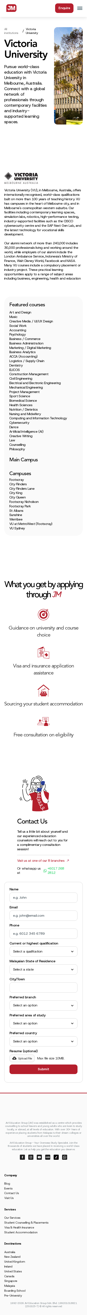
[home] (10, 8)
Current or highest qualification (34, 943)
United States (13, 1271)
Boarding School (14, 1291)
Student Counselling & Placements (26, 1222)
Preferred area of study (27, 1015)
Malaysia (9, 1286)
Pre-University (13, 1295)
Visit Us (9, 1198)
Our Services (12, 1218)
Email (14, 907)
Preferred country (23, 1033)
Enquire (64, 8)
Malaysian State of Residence (32, 961)
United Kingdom (14, 1261)
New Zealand (12, 1257)
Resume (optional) (24, 1051)
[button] (43, 951)
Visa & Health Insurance (19, 1227)
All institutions (11, 31)
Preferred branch (23, 997)
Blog (7, 1183)
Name (14, 889)
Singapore (10, 1281)
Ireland (8, 1266)
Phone (14, 925)
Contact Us (11, 1193)
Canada (9, 1276)
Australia (9, 1252)
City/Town (17, 979)
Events (8, 1188)
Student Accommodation (20, 1232)
